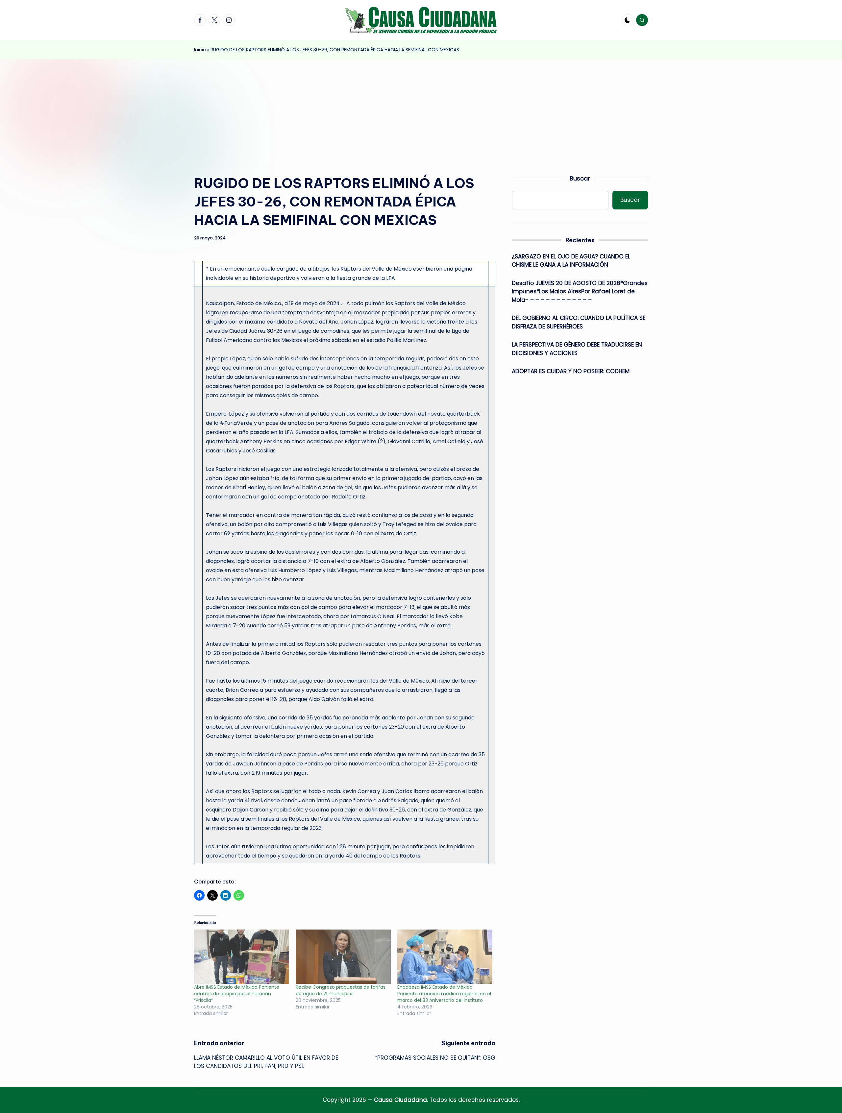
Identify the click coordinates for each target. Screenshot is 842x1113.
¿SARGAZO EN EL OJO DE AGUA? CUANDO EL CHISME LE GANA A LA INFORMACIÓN (571, 261)
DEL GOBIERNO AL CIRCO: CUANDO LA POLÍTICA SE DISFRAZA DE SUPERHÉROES (578, 322)
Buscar (580, 178)
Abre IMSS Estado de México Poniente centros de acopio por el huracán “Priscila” (236, 994)
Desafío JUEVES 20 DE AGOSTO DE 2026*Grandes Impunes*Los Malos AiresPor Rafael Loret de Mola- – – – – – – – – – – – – (580, 291)
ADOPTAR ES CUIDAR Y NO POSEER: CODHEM (571, 371)
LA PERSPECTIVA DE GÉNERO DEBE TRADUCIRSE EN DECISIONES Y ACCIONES (577, 349)
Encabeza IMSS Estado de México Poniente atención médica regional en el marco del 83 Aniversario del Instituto (444, 994)
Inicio (200, 49)
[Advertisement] (421, 108)
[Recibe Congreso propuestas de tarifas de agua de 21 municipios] (343, 957)
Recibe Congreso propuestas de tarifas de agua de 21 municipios (340, 990)
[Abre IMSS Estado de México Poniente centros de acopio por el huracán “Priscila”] (241, 957)
